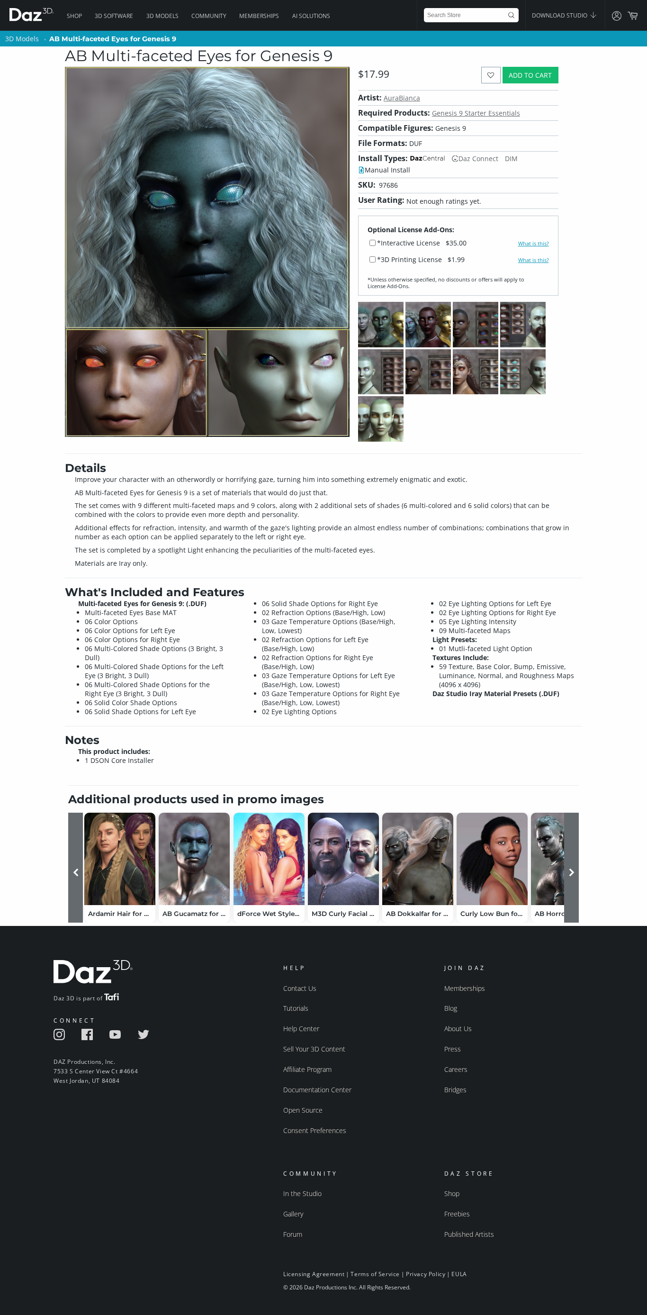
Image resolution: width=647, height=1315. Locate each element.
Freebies (457, 1213)
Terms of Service (375, 1274)
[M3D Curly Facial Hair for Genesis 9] (343, 859)
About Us (458, 1028)
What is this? (533, 243)
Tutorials (295, 1008)
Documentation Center (317, 1089)
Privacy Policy (425, 1274)
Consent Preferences (314, 1130)
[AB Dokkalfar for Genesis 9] (417, 859)
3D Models (162, 16)
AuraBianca (402, 97)
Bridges (455, 1089)
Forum (292, 1234)
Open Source (303, 1110)
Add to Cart (530, 75)
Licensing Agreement (313, 1274)
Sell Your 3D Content (314, 1048)
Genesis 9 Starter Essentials (476, 113)
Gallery (293, 1213)
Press (452, 1048)
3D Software (114, 16)
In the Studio (302, 1193)
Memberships (259, 16)
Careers (455, 1069)
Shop (74, 16)
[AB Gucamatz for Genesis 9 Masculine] (194, 859)
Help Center (301, 1028)
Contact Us (299, 988)
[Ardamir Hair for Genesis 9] (119, 859)
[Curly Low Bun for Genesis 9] (492, 859)
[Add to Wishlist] (491, 75)
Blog (450, 1008)
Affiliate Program (307, 1069)
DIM (511, 158)
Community (208, 16)
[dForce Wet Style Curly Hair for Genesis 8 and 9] (269, 859)
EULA (459, 1274)
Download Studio (560, 15)
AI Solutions (311, 16)
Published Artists (469, 1234)
